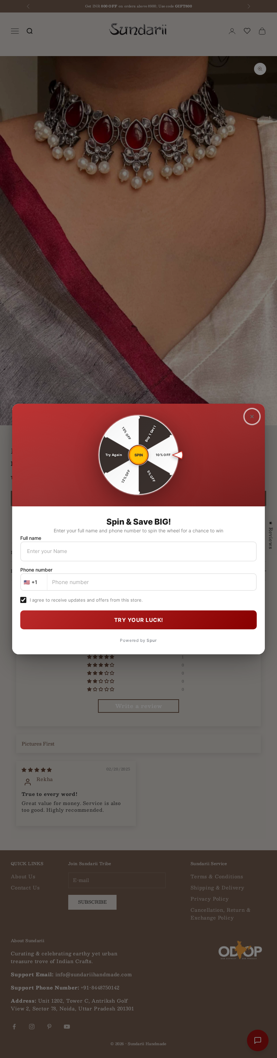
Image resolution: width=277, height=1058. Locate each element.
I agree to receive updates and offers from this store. (86, 600)
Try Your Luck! (138, 619)
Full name (30, 538)
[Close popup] (252, 416)
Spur (152, 640)
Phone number (36, 570)
